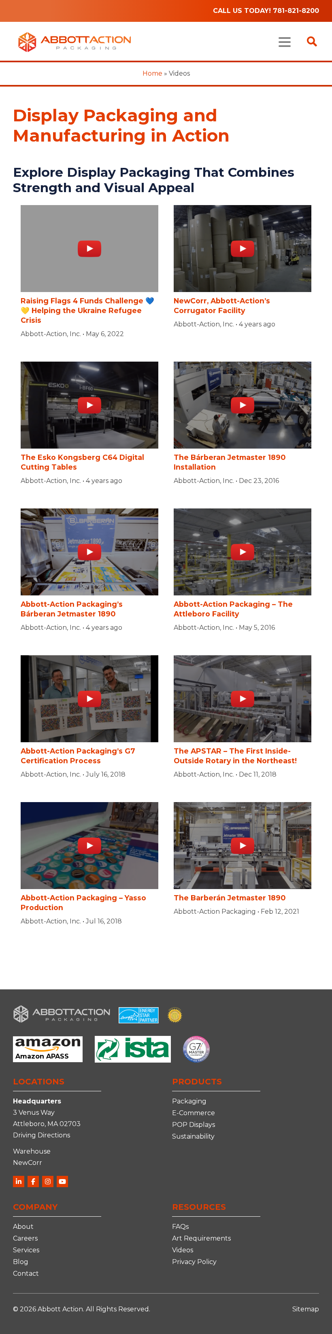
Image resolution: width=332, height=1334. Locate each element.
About (23, 1226)
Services (26, 1250)
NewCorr (27, 1163)
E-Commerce (193, 1113)
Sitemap (305, 1309)
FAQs (180, 1226)
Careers (25, 1238)
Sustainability (193, 1136)
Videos (182, 1250)
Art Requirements (201, 1238)
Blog (20, 1262)
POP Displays (193, 1125)
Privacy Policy (194, 1262)
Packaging (189, 1101)
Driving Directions (41, 1135)
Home (152, 73)
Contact (26, 1273)
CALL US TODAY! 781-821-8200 (266, 11)
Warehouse (32, 1151)
